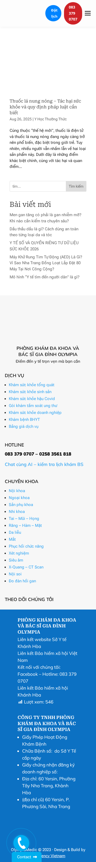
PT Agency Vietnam (48, 855)
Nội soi (15, 574)
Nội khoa (17, 490)
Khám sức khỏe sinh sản (30, 391)
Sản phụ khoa (21, 504)
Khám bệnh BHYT (24, 419)
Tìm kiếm (76, 186)
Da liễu (15, 532)
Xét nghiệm (19, 553)
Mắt (12, 539)
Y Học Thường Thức (50, 119)
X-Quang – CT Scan (26, 567)
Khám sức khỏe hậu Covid (32, 398)
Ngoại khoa (19, 497)
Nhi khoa (17, 511)
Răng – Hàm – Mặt (25, 525)
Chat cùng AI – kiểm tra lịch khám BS (44, 464)
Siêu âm (16, 560)
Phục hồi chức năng (26, 546)
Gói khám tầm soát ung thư (33, 405)
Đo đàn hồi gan (22, 581)
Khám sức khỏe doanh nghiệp (35, 412)
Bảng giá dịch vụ (23, 426)
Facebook (28, 674)
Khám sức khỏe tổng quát (31, 384)
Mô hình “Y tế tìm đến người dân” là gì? (44, 277)
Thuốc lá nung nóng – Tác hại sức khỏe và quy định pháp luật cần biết (45, 107)
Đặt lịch (54, 13)
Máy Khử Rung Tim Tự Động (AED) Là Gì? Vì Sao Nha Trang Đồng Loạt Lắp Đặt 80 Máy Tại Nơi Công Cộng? (46, 263)
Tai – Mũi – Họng (24, 518)
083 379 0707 (73, 13)
